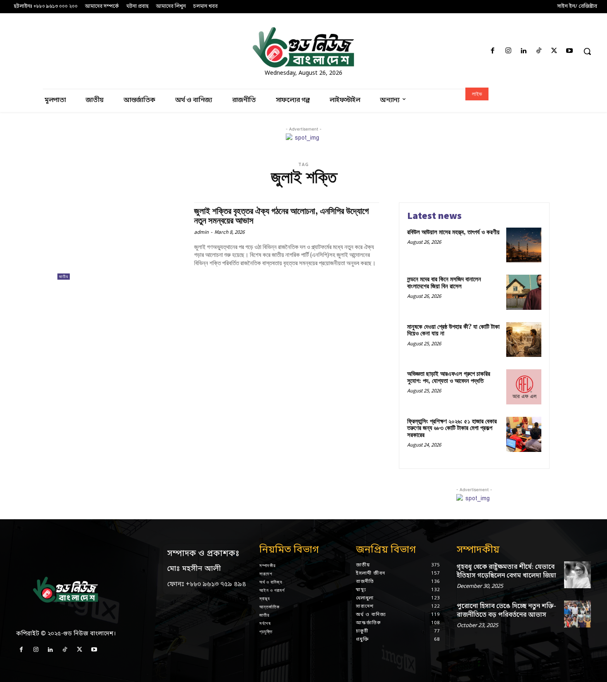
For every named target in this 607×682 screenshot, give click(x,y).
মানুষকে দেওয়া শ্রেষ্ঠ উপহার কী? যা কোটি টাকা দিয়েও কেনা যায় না (453, 330)
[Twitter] (554, 51)
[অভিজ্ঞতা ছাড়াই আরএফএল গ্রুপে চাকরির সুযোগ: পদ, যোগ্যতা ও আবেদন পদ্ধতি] (523, 386)
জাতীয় (63, 276)
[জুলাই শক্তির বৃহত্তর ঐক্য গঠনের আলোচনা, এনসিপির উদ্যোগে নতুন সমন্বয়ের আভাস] (121, 241)
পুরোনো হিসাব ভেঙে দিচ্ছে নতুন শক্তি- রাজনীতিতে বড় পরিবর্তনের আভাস (506, 610)
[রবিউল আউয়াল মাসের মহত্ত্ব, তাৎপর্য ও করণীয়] (523, 245)
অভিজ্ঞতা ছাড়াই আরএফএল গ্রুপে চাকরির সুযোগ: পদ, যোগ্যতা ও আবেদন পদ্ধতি (448, 377)
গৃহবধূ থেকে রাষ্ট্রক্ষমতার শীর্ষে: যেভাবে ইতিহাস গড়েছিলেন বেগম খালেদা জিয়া (506, 571)
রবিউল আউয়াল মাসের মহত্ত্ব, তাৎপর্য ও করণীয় (453, 232)
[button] (587, 51)
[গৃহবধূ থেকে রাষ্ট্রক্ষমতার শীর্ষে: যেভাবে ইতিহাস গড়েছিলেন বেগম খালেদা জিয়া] (577, 574)
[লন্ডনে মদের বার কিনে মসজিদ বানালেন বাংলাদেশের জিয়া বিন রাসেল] (523, 292)
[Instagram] (508, 51)
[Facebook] (492, 51)
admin (201, 231)
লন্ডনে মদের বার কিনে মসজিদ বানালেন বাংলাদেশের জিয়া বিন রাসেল (444, 283)
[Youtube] (569, 51)
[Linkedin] (523, 51)
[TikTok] (538, 51)
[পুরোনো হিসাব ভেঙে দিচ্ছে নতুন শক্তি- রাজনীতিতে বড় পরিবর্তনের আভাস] (577, 614)
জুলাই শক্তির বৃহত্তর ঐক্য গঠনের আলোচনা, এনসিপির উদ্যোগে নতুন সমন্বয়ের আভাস (281, 216)
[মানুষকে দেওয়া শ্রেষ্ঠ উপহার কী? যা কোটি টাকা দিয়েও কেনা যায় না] (523, 339)
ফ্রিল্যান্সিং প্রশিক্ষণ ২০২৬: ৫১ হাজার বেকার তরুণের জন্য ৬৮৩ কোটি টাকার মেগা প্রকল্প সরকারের (452, 428)
